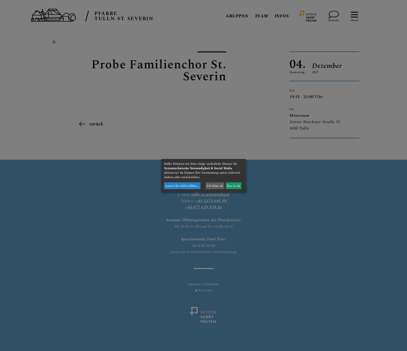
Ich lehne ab (215, 185)
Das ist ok (233, 185)
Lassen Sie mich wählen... (182, 185)
